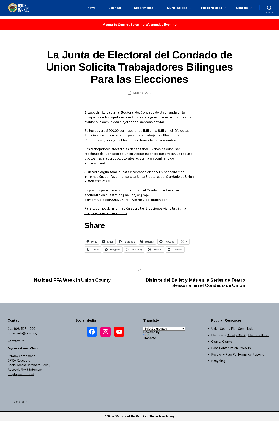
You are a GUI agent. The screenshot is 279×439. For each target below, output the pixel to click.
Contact (242, 7)
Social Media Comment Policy (29, 365)
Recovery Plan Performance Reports (237, 354)
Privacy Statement (21, 356)
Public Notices (211, 7)
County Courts (221, 341)
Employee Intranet (21, 374)
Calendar (114, 7)
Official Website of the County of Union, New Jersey (139, 416)
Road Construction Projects (231, 348)
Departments (143, 7)
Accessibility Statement (25, 369)
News (91, 7)
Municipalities (177, 7)
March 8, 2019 (142, 92)
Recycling (218, 361)
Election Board (258, 335)
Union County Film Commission (233, 329)
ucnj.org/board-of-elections (105, 213)
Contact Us (16, 341)
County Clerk (236, 335)
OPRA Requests (19, 360)
